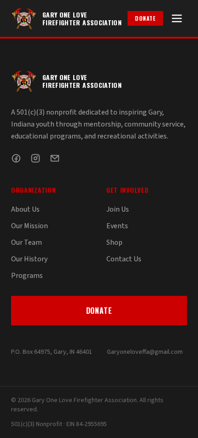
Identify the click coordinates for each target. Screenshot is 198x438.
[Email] (55, 158)
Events (117, 226)
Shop (114, 242)
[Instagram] (35, 158)
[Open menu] (177, 18)
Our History (29, 259)
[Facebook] (16, 158)
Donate (145, 18)
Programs (27, 276)
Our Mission (29, 226)
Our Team (26, 242)
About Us (25, 209)
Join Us (117, 209)
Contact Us (123, 259)
